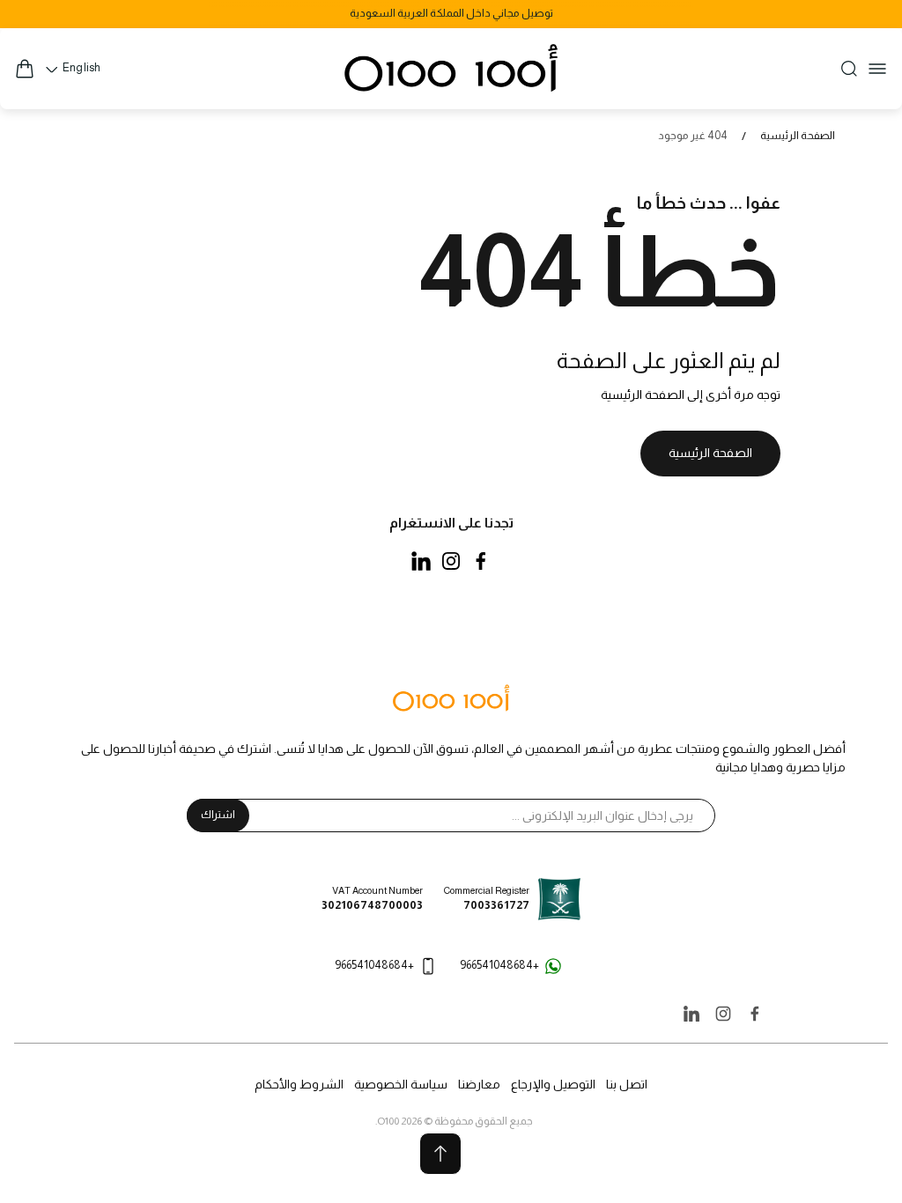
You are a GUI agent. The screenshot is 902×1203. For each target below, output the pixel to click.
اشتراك (218, 814)
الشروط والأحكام (299, 1084)
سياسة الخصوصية (400, 1084)
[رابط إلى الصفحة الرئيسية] (451, 699)
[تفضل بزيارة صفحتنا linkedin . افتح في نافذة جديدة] (421, 561)
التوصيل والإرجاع (553, 1084)
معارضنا (479, 1084)
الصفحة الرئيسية (797, 135)
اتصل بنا (626, 1084)
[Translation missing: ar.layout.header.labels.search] (849, 68)
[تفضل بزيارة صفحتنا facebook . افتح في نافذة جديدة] (481, 561)
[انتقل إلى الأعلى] (440, 1154)
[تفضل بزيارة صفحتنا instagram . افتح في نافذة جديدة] (451, 561)
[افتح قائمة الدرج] (877, 68)
